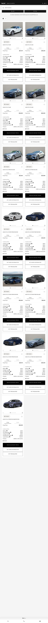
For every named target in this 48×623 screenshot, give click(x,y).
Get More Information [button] (13, 75)
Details (17, 110)
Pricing (8, 110)
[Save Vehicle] (22, 42)
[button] (22, 38)
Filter (36, 11)
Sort (13, 11)
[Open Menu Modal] (46, 3)
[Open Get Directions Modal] (45, 3)
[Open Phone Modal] (43, 3)
